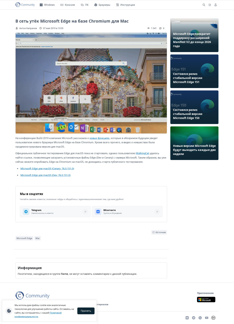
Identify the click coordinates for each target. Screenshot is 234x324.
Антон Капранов (28, 28)
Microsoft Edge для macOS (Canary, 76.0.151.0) (47, 168)
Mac (37, 238)
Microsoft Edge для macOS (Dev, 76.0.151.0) (45, 175)
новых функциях (99, 138)
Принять (86, 310)
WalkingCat (142, 153)
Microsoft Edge (24, 238)
